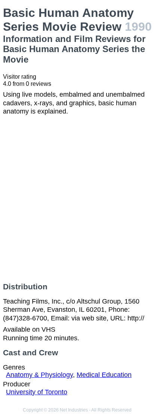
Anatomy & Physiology (39, 375)
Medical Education (104, 375)
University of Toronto (36, 392)
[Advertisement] (77, 199)
